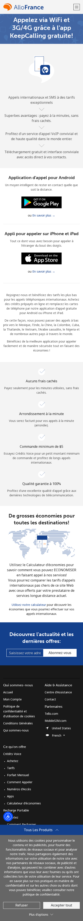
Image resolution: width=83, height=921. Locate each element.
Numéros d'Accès (19, 789)
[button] (76, 7)
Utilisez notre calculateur (29, 605)
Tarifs (11, 768)
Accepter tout (61, 905)
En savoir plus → (43, 215)
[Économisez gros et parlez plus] (41, 543)
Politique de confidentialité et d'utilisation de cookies (19, 711)
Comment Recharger (21, 824)
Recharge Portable (16, 810)
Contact (50, 699)
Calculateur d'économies (24, 803)
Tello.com (51, 714)
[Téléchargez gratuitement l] (41, 202)
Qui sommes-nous (16, 730)
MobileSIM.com (55, 721)
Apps (10, 796)
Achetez (12, 761)
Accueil (8, 692)
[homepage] (37, 7)
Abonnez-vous (60, 652)
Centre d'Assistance (58, 692)
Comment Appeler (19, 782)
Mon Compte (12, 699)
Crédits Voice (12, 754)
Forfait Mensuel (18, 775)
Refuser (21, 905)
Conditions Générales (18, 723)
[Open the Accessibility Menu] (8, 817)
